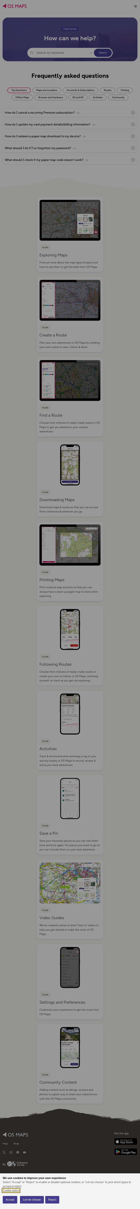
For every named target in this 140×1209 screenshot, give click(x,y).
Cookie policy (11, 1190)
